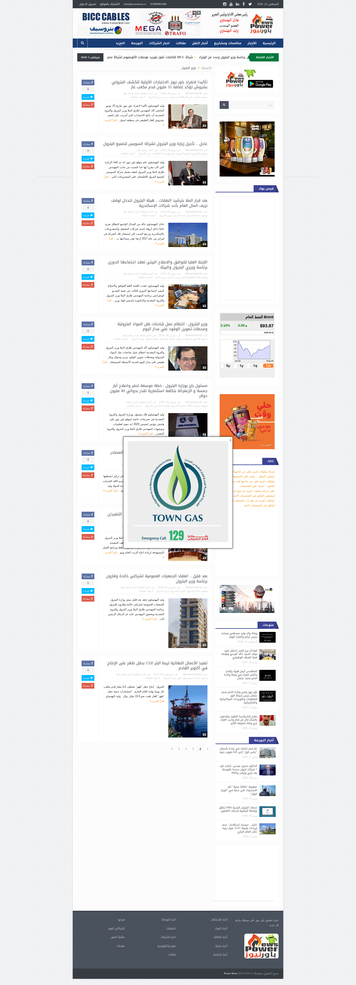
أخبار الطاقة (147, 93)
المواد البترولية (167, 338)
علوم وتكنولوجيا (167, 945)
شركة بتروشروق (191, 677)
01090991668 (158, 4)
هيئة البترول (179, 215)
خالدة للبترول (193, 590)
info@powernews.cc (135, 4)
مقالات (181, 43)
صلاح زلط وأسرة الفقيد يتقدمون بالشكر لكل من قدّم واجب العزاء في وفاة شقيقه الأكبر (238, 720)
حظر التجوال (151, 338)
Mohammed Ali (193, 93)
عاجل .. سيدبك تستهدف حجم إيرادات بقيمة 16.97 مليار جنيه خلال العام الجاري (239, 828)
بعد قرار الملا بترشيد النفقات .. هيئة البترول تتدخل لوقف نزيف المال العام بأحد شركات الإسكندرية (159, 203)
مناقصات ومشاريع (227, 43)
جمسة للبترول (178, 405)
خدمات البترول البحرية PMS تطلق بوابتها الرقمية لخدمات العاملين (238, 809)
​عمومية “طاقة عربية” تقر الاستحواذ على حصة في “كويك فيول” (238, 790)
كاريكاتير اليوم (116, 928)
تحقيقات (171, 928)
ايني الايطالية (185, 96)
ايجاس (196, 96)
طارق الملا (164, 405)
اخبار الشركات (159, 43)
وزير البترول (154, 96)
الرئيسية (269, 43)
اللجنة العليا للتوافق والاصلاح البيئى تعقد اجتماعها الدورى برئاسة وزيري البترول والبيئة (157, 264)
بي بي (165, 96)
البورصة (137, 43)
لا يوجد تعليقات (137, 96)
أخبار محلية (147, 150)
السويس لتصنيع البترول (188, 153)
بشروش (173, 96)
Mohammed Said (192, 674)
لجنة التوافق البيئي (190, 277)
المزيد (120, 43)
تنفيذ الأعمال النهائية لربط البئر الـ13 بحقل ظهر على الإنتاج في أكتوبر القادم (157, 665)
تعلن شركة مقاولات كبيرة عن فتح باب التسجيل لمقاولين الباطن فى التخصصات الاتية (247, 500)
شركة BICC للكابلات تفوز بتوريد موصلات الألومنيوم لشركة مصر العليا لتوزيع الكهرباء (188, 57)
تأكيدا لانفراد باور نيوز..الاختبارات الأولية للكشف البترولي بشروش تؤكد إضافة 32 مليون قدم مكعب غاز (159, 84)
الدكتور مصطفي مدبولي (188, 338)
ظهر (179, 677)
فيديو (121, 919)
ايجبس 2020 (193, 405)
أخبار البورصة (169, 919)
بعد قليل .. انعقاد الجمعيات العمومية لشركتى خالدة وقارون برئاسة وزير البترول (156, 578)
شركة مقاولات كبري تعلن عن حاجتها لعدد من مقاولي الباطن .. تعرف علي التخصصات (248, 481)
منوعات (121, 945)
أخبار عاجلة (133, 93)
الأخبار (251, 43)
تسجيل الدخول (87, 4)
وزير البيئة (161, 277)
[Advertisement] (301, 115)
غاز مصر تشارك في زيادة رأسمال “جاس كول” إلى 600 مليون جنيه (238, 750)
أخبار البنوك (221, 928)
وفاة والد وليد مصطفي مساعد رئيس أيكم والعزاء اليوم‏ (239, 635)
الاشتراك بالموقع (110, 4)
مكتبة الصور (118, 937)
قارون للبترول (177, 590)
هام (125, 93)
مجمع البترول (193, 215)
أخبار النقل (200, 43)
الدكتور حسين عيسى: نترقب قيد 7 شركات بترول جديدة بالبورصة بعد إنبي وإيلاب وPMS (238, 769)
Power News (230, 973)
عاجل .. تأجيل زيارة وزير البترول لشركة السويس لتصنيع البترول (155, 143)
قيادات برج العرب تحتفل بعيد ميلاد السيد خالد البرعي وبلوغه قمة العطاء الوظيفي (239, 654)
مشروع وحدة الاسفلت (163, 153)
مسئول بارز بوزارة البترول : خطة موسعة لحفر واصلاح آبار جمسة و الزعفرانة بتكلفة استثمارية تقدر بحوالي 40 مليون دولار (158, 390)
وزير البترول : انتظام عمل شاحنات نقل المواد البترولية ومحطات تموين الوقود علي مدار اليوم (162, 326)
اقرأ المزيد (146, 433)
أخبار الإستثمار (219, 919)
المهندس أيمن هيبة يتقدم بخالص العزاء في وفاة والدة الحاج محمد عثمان (240, 675)
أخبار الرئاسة (220, 954)
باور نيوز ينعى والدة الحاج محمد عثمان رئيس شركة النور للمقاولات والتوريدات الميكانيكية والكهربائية (238, 697)
